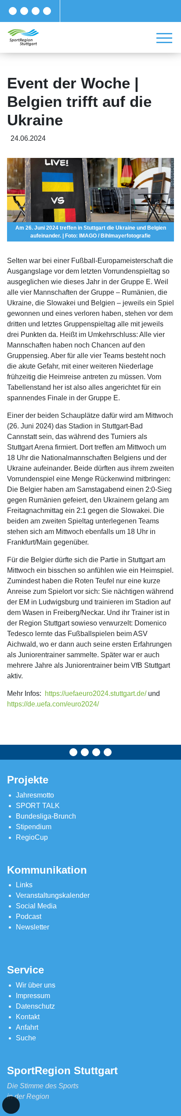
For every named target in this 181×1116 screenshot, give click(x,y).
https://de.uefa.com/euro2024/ (53, 704)
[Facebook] (13, 11)
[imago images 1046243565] (90, 199)
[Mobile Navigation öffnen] (164, 38)
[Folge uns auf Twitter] (24, 11)
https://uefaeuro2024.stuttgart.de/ (95, 693)
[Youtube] (47, 11)
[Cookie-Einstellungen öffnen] (11, 1105)
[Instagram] (36, 11)
